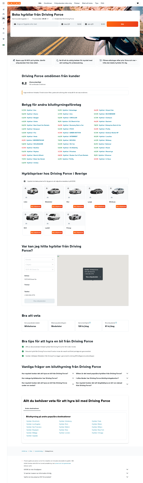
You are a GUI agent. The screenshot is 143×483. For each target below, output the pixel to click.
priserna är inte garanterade (63, 463)
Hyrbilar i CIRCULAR (67, 118)
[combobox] (20, 19)
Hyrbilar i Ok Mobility (68, 148)
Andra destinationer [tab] (32, 408)
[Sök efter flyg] (3, 10)
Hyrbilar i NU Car (66, 144)
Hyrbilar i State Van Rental (33, 159)
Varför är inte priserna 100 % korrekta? (37, 477)
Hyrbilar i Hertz (29, 136)
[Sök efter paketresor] (3, 23)
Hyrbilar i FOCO (66, 129)
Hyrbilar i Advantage (67, 110)
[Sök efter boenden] (3, 14)
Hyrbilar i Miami (97, 424)
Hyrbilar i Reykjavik (32, 430)
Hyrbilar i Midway (102, 140)
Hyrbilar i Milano (97, 427)
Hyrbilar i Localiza (103, 136)
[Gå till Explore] (3, 29)
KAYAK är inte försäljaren (32, 469)
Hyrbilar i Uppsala (32, 436)
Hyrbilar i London (64, 433)
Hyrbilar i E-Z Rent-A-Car (69, 121)
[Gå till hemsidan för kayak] (14, 3)
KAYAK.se (24, 451)
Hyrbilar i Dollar (30, 121)
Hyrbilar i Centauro (103, 118)
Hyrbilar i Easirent (102, 121)
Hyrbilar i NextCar (30, 148)
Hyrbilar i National (102, 144)
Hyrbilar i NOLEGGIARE (32, 144)
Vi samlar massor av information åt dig (37, 473)
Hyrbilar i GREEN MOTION (69, 133)
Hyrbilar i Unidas (30, 163)
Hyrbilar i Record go (103, 151)
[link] (39, 301)
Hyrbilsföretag (39, 451)
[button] (3, 3)
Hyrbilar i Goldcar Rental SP (106, 133)
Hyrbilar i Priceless (67, 151)
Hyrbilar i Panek (102, 148)
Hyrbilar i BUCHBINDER (104, 114)
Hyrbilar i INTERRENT (67, 136)
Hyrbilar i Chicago (97, 433)
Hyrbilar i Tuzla (96, 421)
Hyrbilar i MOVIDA (67, 140)
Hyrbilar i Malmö (64, 427)
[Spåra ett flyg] (3, 33)
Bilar (31, 451)
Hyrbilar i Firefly (102, 129)
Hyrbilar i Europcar (31, 129)
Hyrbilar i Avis (65, 114)
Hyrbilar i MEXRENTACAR (33, 140)
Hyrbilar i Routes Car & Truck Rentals (73, 155)
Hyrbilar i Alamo (30, 114)
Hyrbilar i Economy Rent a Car (71, 125)
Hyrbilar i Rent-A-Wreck (32, 155)
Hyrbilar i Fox (29, 133)
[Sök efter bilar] (3, 18)
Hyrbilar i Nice (63, 430)
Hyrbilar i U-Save (102, 159)
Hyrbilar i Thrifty (66, 159)
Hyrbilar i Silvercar (102, 155)
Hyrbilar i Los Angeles (33, 424)
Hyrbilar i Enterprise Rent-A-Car (107, 125)
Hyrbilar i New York (98, 430)
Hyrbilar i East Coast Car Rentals (35, 125)
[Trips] (3, 39)
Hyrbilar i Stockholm (32, 421)
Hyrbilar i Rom (63, 424)
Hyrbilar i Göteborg (65, 421)
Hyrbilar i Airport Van (104, 110)
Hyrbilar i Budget (30, 118)
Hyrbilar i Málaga (31, 433)
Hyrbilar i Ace (29, 110)
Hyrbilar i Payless (30, 151)
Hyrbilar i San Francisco (33, 427)
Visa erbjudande (36, 206)
